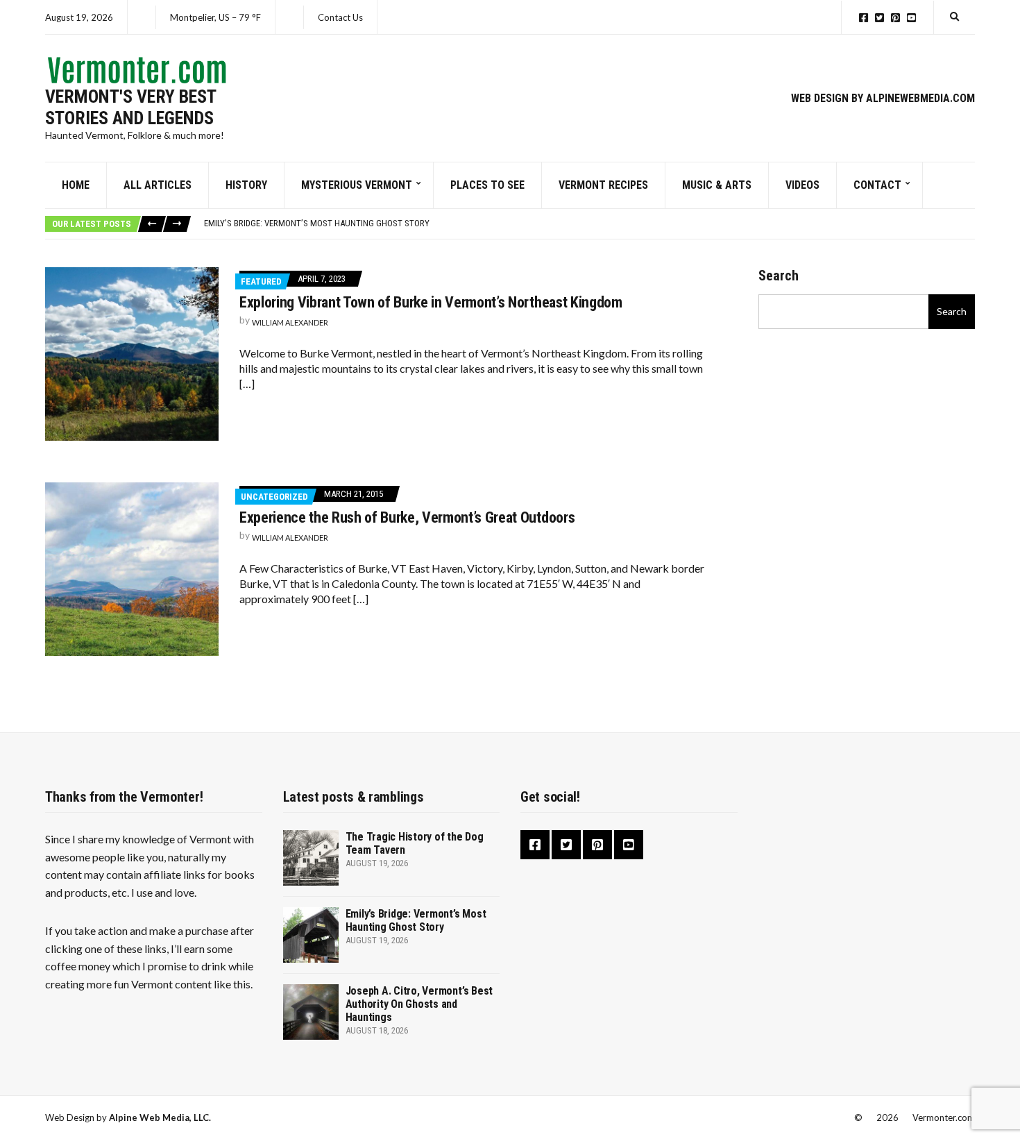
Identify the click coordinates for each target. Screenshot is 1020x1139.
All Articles (158, 185)
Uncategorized (274, 496)
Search (778, 275)
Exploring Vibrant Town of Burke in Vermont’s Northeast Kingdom (430, 302)
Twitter (879, 17)
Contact (877, 185)
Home (76, 185)
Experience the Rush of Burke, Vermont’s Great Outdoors (407, 517)
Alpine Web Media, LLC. (160, 1117)
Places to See (487, 185)
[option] (589, 223)
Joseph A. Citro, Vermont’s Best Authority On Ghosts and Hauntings (419, 1004)
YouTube (911, 17)
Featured (261, 281)
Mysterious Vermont (356, 185)
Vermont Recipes (603, 185)
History (246, 185)
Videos (802, 185)
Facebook (863, 17)
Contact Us (340, 17)
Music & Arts (716, 185)
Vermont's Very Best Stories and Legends (130, 107)
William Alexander (290, 322)
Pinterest (895, 17)
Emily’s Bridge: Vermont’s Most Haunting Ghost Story (317, 223)
